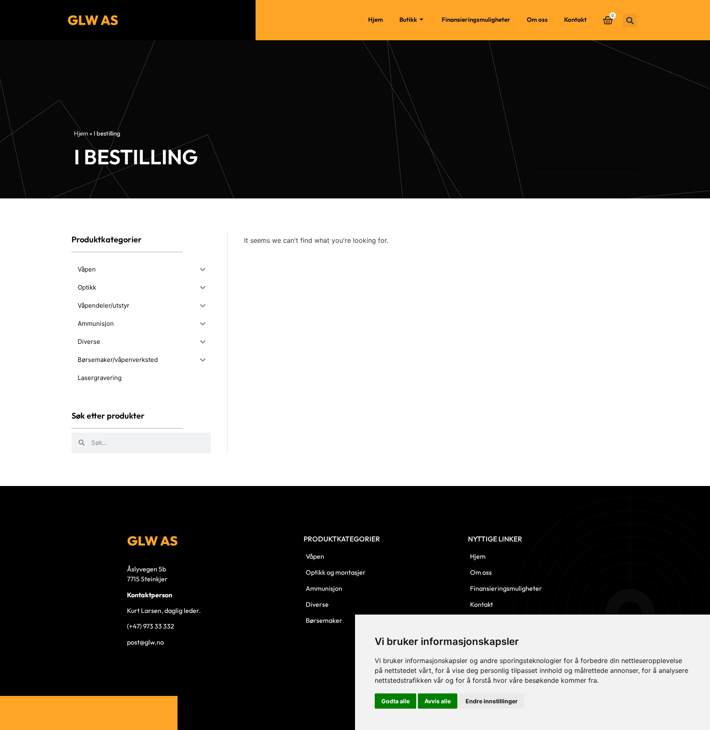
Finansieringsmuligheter (476, 19)
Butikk (408, 19)
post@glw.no (145, 642)
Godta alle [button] (395, 701)
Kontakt (575, 19)
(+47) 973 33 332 (150, 626)
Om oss (537, 19)
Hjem (375, 19)
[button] (629, 20)
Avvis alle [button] (437, 701)
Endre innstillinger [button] (492, 701)
